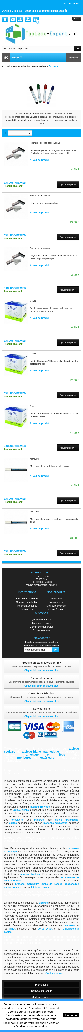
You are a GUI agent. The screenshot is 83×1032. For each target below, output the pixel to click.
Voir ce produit (41, 160)
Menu (15, 57)
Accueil (6, 66)
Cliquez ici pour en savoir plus (41, 670)
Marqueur (34, 459)
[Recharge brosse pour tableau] (16, 154)
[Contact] (13, 19)
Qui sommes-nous (42, 619)
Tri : (5, 133)
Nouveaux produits (41, 991)
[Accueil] (5, 19)
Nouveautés (56, 602)
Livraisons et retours (27, 598)
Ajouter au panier (68, 184)
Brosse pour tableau (40, 195)
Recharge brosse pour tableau (45, 143)
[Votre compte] (28, 19)
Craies (33, 301)
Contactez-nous (70, 3)
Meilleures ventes (56, 605)
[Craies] (16, 312)
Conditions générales (41, 626)
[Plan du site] (20, 19)
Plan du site (27, 609)
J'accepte (71, 1015)
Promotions (73, 57)
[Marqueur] (16, 470)
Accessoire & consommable (29, 66)
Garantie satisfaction (27, 602)
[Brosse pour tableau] (16, 206)
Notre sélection (56, 609)
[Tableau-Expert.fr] (41, 34)
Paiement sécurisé (27, 605)
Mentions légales (41, 623)
